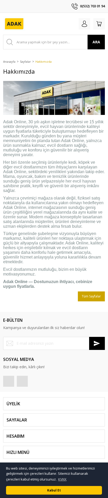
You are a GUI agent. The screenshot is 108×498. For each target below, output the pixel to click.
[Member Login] (84, 24)
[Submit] (97, 343)
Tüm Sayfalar (91, 296)
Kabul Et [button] (54, 490)
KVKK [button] (62, 479)
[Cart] (99, 24)
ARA (96, 41)
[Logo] (14, 23)
